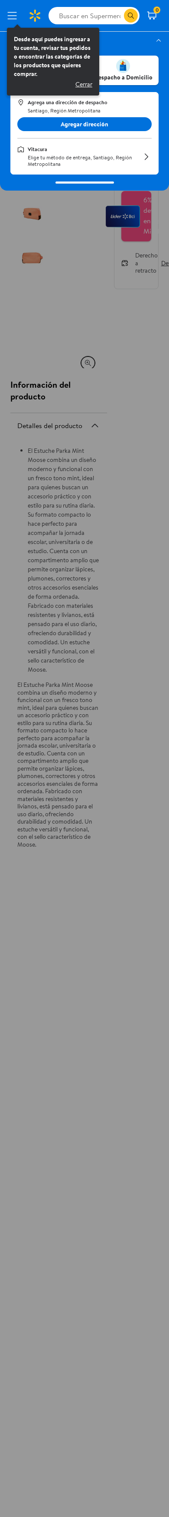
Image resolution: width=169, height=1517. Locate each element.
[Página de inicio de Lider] (35, 16)
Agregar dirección (84, 124)
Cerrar (83, 84)
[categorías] (131, 16)
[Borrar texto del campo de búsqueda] (117, 15)
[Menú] (14, 16)
